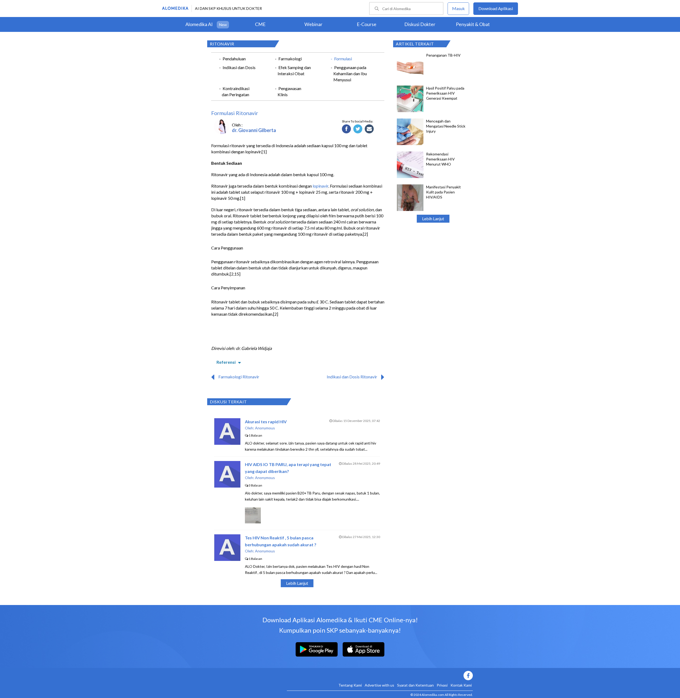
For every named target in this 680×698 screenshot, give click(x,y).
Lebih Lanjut (433, 218)
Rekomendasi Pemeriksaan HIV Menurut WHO (440, 159)
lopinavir (320, 185)
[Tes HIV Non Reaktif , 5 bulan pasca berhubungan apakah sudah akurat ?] (227, 559)
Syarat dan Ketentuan (415, 685)
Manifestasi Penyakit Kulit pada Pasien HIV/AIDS (443, 192)
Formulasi (343, 58)
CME (260, 24)
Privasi (442, 685)
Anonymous (265, 428)
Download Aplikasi (495, 8)
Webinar (313, 24)
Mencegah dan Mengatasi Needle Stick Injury (445, 126)
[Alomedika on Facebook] (380, 675)
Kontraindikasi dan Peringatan (235, 91)
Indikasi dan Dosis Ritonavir (352, 376)
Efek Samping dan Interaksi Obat (294, 70)
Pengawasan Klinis (289, 91)
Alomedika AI (199, 24)
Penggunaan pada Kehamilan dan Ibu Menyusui (350, 73)
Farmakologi (290, 58)
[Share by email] (369, 129)
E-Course (366, 24)
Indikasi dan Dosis (239, 67)
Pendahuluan (234, 58)
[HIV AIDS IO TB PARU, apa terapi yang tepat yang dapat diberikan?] (227, 485)
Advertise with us (379, 685)
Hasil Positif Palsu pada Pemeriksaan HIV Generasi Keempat (445, 93)
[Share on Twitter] (358, 129)
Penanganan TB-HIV (443, 55)
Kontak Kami (461, 685)
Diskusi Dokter (419, 24)
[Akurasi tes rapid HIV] (227, 443)
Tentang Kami (350, 685)
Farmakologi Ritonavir (238, 376)
